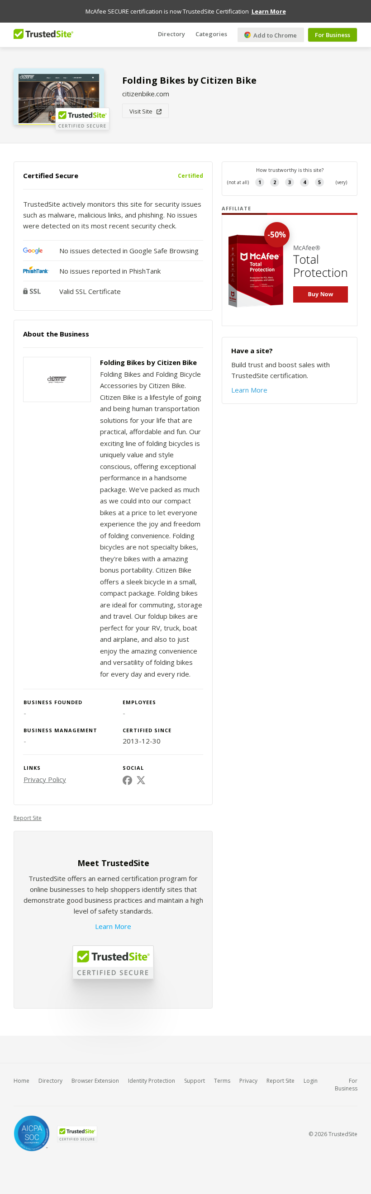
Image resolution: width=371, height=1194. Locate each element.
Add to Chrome (274, 35)
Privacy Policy (45, 779)
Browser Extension (95, 1081)
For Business (332, 35)
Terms (222, 1081)
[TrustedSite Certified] (77, 1134)
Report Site (28, 818)
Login (311, 1081)
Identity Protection (151, 1081)
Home (21, 1081)
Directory (171, 34)
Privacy (248, 1081)
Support (194, 1081)
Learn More (113, 926)
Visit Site (143, 111)
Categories (211, 34)
